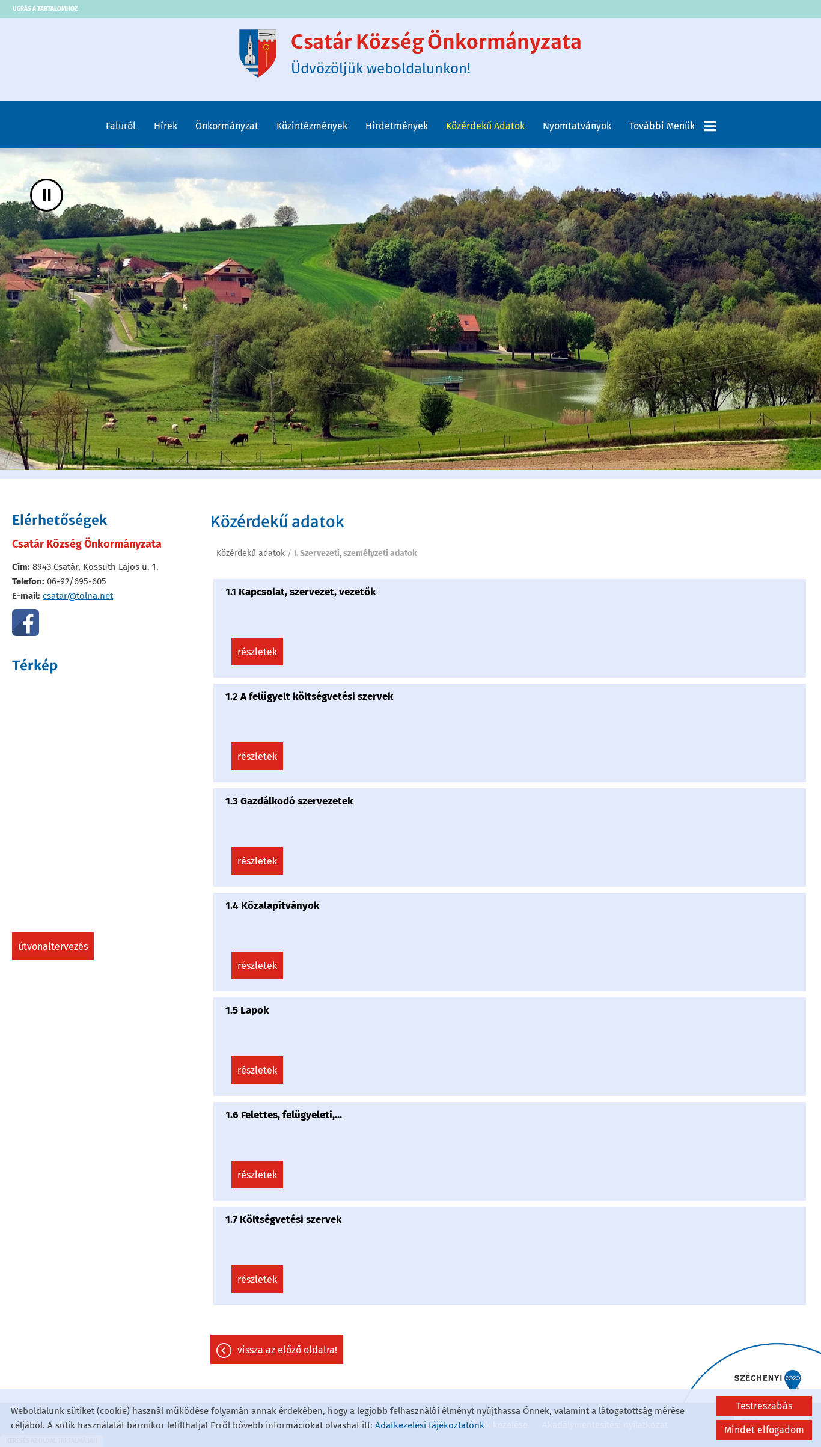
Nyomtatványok (577, 126)
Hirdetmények (396, 126)
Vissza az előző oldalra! (287, 1350)
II (47, 195)
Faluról (121, 126)
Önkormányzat (226, 126)
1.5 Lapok (247, 1010)
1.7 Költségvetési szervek (283, 1219)
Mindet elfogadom (764, 1430)
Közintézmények (311, 126)
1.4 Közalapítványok (272, 905)
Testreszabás (764, 1406)
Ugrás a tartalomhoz (45, 9)
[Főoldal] (257, 53)
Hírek (165, 126)
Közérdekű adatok (485, 126)
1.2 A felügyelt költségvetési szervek (309, 696)
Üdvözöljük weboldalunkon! (436, 53)
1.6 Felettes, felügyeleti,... (283, 1115)
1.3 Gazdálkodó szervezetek (289, 801)
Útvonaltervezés (53, 946)
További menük (662, 126)
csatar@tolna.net (78, 595)
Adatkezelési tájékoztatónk (429, 1425)
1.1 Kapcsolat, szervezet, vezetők (300, 592)
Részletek (257, 652)
